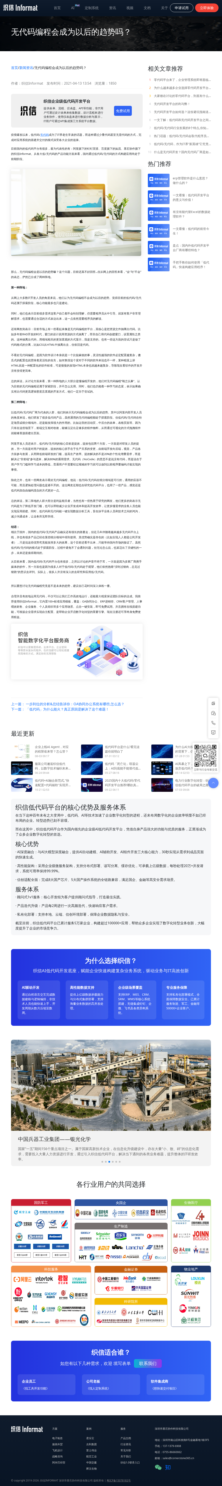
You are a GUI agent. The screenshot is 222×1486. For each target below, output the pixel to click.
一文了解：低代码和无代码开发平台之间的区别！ (180, 120)
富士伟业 (91, 1450)
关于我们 (126, 1456)
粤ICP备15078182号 (119, 1480)
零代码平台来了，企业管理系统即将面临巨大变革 (180, 80)
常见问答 (126, 1450)
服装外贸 (57, 1444)
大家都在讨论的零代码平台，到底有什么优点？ (180, 96)
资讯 (112, 7)
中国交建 (91, 1462)
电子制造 (57, 1438)
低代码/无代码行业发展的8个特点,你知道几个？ (180, 128)
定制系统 (92, 7)
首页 (57, 7)
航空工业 (91, 1456)
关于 (164, 7)
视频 (129, 7)
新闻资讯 (26, 67)
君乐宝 (90, 1438)
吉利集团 (91, 1444)
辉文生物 (91, 1468)
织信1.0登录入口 (130, 1462)
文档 (147, 7)
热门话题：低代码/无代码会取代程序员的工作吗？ (180, 136)
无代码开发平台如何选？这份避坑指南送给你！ (180, 112)
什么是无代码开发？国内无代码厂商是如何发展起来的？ (179, 152)
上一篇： (67, 704)
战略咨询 (57, 1456)
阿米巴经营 (58, 1462)
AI (75, 6)
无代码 (44, 135)
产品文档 (126, 1438)
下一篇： (60, 709)
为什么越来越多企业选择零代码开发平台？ (180, 88)
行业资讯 (126, 1444)
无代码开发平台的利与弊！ (169, 104)
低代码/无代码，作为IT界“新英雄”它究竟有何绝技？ (180, 144)
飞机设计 (57, 1450)
